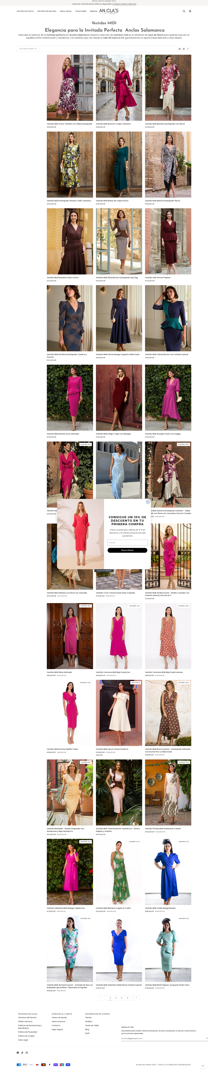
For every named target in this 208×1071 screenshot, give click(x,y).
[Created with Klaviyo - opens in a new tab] (104, 570)
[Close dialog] (148, 502)
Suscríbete (127, 550)
